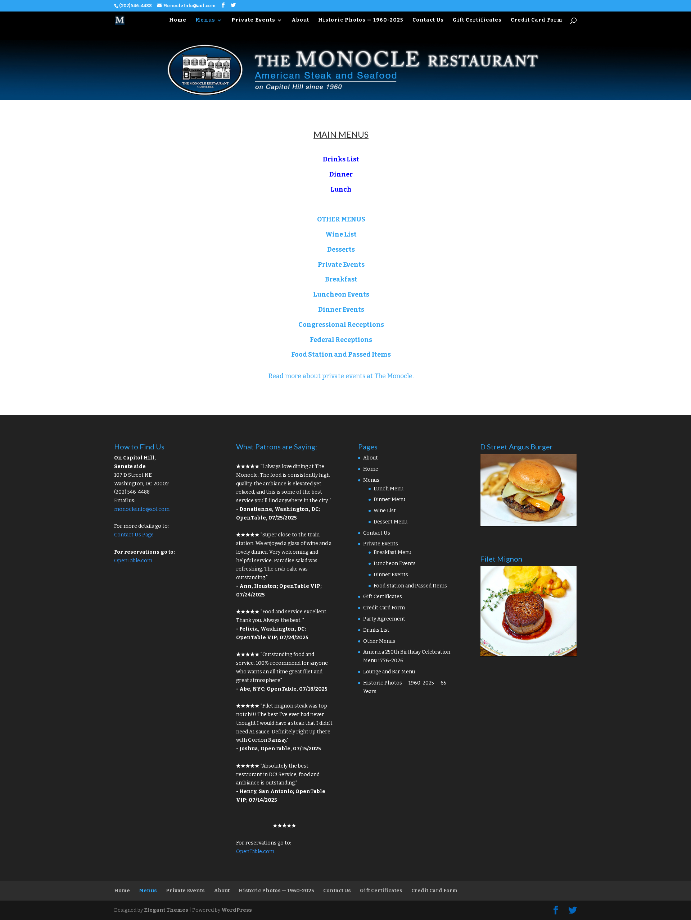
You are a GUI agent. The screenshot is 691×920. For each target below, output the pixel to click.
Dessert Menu (390, 522)
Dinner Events (341, 309)
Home (177, 20)
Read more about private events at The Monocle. (341, 376)
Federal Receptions (341, 340)
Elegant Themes (166, 910)
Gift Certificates (477, 20)
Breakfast (341, 279)
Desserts (341, 249)
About (300, 20)
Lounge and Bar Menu (389, 672)
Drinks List (341, 159)
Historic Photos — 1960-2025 (360, 20)
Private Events (253, 20)
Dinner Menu (389, 499)
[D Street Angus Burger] (528, 525)
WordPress (236, 910)
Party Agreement (384, 619)
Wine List (341, 234)
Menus (205, 20)
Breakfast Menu (392, 552)
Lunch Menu (388, 489)
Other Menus (379, 641)
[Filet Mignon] (528, 655)
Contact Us (428, 20)
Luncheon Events (341, 294)
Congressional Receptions (341, 325)
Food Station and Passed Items (341, 354)
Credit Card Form (537, 20)
